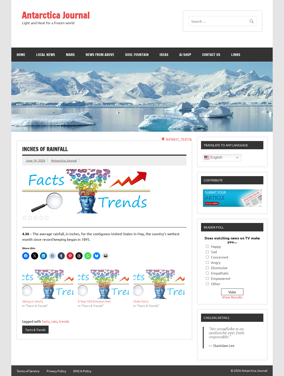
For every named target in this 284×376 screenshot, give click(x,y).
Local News (45, 54)
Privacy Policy (56, 370)
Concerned (219, 257)
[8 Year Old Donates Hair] (103, 284)
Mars (70, 54)
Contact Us (211, 54)
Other (215, 283)
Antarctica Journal (56, 15)
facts (45, 321)
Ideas (164, 54)
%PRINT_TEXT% (178, 139)
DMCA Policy (82, 370)
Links (235, 54)
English (215, 157)
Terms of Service (28, 370)
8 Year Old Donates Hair (94, 301)
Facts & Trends (35, 330)
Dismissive (219, 267)
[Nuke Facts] (159, 284)
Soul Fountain (137, 54)
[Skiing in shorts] (47, 284)
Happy (216, 246)
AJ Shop (185, 54)
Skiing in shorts (32, 301)
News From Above (100, 54)
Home (21, 54)
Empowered (220, 278)
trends (64, 321)
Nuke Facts (141, 301)
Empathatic (220, 273)
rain (54, 321)
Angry (216, 262)
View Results (232, 297)
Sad (214, 251)
